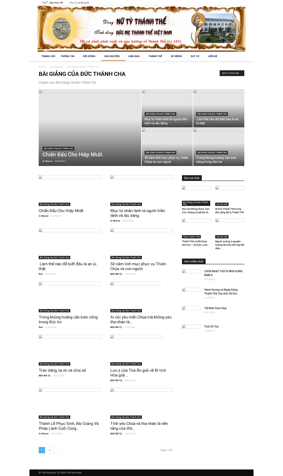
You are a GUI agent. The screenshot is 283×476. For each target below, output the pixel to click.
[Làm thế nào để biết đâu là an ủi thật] (218, 108)
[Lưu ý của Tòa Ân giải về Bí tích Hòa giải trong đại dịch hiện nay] (141, 350)
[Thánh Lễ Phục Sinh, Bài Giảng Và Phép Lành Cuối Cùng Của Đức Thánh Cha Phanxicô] (70, 403)
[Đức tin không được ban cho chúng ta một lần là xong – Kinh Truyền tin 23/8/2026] (196, 196)
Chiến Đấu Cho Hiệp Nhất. (61, 210)
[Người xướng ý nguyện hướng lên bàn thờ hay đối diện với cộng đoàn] (229, 228)
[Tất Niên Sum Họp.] (191, 313)
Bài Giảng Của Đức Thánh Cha (58, 149)
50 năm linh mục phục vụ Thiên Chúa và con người (138, 266)
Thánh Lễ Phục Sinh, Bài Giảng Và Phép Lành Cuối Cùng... (69, 426)
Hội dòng (89, 56)
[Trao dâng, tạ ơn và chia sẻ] (70, 350)
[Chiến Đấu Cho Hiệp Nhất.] (90, 129)
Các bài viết (221, 204)
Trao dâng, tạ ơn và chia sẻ (62, 370)
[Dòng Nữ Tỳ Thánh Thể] (141, 29)
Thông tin (67, 56)
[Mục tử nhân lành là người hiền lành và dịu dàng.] (167, 108)
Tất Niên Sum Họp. (215, 308)
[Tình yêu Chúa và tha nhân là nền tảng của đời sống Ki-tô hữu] (141, 403)
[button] (239, 56)
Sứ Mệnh (176, 56)
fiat (41, 273)
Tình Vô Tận (211, 326)
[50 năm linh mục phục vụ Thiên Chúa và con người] (167, 147)
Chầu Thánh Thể (191, 236)
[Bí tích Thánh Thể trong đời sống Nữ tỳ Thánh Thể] (229, 196)
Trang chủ (48, 56)
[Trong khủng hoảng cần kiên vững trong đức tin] (218, 147)
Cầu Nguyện (112, 56)
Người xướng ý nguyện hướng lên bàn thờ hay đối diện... (229, 245)
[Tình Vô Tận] (191, 331)
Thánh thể (155, 56)
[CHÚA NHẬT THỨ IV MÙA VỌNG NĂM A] (191, 276)
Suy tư (195, 56)
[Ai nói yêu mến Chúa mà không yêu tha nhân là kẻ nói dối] (141, 297)
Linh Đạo (134, 56)
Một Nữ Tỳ (116, 273)
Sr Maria (47, 161)
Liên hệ (212, 56)
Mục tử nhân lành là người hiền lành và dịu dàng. (137, 213)
